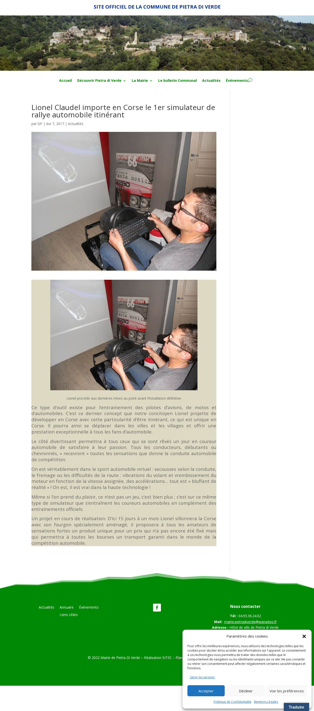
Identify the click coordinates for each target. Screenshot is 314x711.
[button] (304, 636)
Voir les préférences (287, 690)
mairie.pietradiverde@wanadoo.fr (250, 621)
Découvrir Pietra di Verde (99, 81)
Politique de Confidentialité (232, 702)
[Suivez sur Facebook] (157, 608)
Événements (237, 81)
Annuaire (67, 608)
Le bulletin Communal (177, 81)
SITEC (167, 657)
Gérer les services (202, 677)
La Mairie (140, 81)
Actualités (211, 81)
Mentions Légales (266, 702)
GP (40, 123)
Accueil (65, 81)
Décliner (246, 690)
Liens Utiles (69, 615)
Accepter (206, 690)
